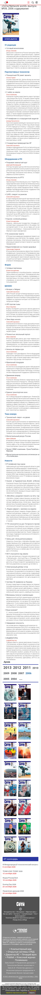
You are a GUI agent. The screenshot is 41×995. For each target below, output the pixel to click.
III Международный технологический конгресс (20, 864)
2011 (27, 668)
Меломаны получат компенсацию (19, 595)
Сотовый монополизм (15, 48)
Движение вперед (13, 375)
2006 (28, 673)
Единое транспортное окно (16, 392)
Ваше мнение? (12, 610)
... (20, 678)
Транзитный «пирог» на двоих (18, 417)
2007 (21, 673)
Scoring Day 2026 (9, 884)
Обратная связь (31, 912)
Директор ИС (12, 954)
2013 (7, 668)
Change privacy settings (20, 920)
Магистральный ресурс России (18, 436)
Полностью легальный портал (18, 334)
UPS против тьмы (13, 304)
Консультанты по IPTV (15, 177)
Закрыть (32, 993)
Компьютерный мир (21, 949)
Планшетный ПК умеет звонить (18, 75)
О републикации (27, 914)
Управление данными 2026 (13, 891)
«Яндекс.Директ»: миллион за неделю (21, 509)
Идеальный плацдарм (15, 362)
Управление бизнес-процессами (20, 973)
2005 (6, 678)
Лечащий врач (29, 954)
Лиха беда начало (13, 319)
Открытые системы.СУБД (21, 952)
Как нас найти (7, 914)
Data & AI (11, 968)
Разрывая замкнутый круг (16, 163)
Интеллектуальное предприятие (19, 970)
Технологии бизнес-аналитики (20, 965)
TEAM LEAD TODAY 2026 (12, 871)
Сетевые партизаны (14, 268)
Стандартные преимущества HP (18, 143)
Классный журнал (26, 957)
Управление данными (25, 963)
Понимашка (21, 960)
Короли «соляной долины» (16, 219)
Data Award (9, 963)
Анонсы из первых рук (15, 349)
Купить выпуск (11, 39)
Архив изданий (20, 916)
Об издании (20, 912)
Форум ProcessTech (10, 878)
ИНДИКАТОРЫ (12, 638)
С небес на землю (13, 92)
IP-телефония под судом (15, 464)
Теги (35, 914)
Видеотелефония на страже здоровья (21, 247)
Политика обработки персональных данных (20, 918)
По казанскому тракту (15, 234)
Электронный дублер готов (17, 567)
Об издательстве (9, 912)
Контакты (17, 914)
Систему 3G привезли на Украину (19, 582)
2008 (14, 673)
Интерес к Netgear (13, 289)
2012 (17, 668)
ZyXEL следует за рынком (16, 194)
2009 (6, 673)
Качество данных (24, 968)
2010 (35, 668)
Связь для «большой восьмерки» (19, 539)
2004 (14, 678)
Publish (10, 957)
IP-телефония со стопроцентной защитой (22, 119)
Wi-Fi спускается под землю (17, 554)
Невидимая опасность (15, 623)
